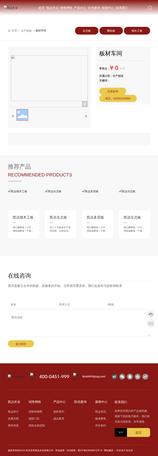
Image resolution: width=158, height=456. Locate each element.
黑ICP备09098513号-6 (90, 450)
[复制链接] (145, 377)
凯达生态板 (58, 217)
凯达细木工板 (23, 217)
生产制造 (26, 30)
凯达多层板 (95, 217)
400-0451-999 (54, 376)
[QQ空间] (137, 377)
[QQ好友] (130, 377)
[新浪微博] (114, 377)
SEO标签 (71, 450)
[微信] (122, 377)
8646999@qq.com (93, 376)
